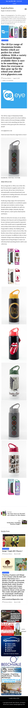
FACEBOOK (4, 177)
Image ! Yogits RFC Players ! (12, 551)
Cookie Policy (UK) (14, 698)
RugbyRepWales (7, 8)
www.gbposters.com (6, 130)
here (25, 134)
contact (14, 3)
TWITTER (11, 177)
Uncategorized (5, 40)
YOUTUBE (17, 177)
